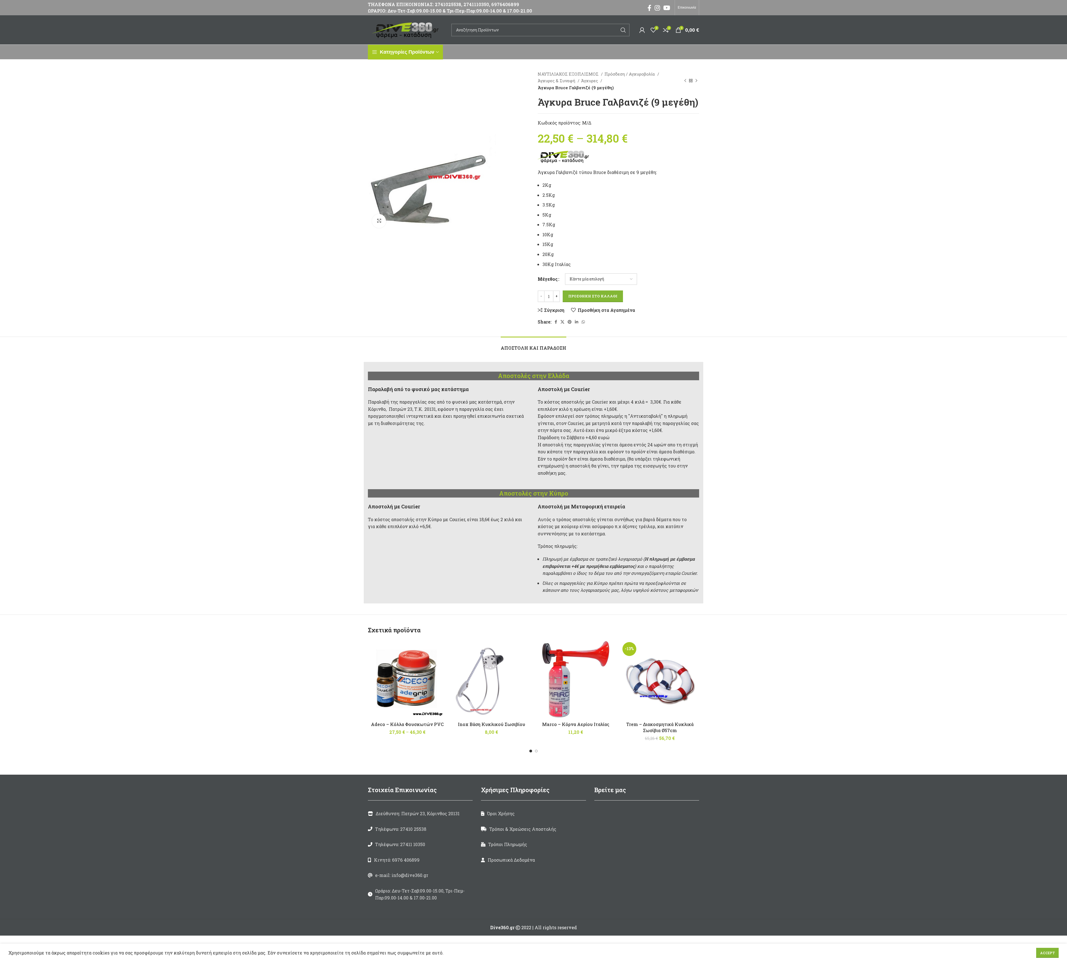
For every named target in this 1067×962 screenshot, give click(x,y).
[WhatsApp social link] (583, 321)
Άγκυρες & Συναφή (557, 80)
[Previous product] (685, 80)
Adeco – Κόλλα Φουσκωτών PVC (407, 724)
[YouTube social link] (667, 8)
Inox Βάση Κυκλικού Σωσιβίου (491, 724)
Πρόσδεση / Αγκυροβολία (630, 74)
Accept (1047, 953)
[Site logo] (407, 29)
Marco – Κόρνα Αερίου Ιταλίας (575, 724)
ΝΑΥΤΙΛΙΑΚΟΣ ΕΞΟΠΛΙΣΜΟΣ (569, 74)
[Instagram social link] (657, 8)
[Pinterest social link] (569, 321)
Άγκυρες (590, 80)
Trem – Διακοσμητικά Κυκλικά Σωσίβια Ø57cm (660, 727)
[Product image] (491, 679)
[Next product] (696, 80)
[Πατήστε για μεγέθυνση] (379, 221)
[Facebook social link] (649, 8)
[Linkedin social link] (576, 321)
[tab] (533, 345)
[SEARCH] (623, 30)
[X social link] (562, 321)
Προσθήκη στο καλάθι (592, 296)
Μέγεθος (548, 279)
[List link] (420, 829)
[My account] (642, 30)
